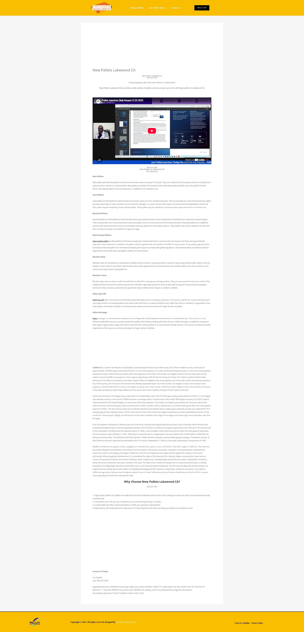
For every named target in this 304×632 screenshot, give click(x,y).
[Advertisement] (152, 50)
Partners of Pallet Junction (126, 622)
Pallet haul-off (98, 300)
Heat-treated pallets (101, 241)
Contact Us (176, 8)
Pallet (95, 318)
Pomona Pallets (137, 8)
